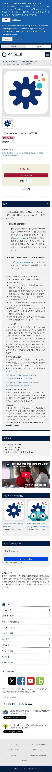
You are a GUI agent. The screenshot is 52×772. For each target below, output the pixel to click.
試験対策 (14, 62)
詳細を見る (16, 19)
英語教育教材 (7, 153)
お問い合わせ (7, 662)
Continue (7, 39)
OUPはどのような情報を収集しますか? (39, 744)
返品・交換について (26, 760)
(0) (14, 141)
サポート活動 (7, 651)
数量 (22, 181)
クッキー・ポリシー (14, 750)
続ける (6, 19)
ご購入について (8, 627)
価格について (7, 573)
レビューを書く (26, 559)
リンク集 (5, 656)
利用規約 (13, 755)
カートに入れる (26, 175)
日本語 (13, 46)
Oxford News (8, 615)
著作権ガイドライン (38, 750)
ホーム (5, 62)
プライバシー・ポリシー (14, 744)
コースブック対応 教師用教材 (24, 153)
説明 (5, 203)
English (38, 46)
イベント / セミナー (10, 610)
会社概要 (5, 639)
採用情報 (5, 645)
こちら (10, 697)
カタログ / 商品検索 (10, 621)
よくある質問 (7, 633)
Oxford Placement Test (28, 62)
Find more (19, 39)
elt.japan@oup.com (19, 238)
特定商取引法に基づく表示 (38, 755)
